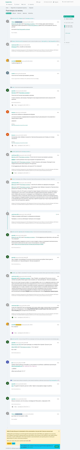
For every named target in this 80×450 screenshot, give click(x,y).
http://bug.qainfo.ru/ (34, 25)
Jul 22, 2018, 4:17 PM (20, 362)
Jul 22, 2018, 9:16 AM (26, 276)
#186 (58, 235)
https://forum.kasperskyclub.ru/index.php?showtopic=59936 (29, 244)
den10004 (13, 61)
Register (9, 443)
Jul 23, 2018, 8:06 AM (29, 414)
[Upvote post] (53, 35)
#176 (58, 22)
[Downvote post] (58, 35)
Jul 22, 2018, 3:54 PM (22, 342)
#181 (58, 112)
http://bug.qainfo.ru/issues (23, 29)
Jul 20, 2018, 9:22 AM (22, 73)
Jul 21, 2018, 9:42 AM (22, 112)
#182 (58, 135)
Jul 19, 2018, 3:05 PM (26, 44)
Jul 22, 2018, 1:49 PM (28, 324)
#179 (58, 73)
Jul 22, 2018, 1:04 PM (26, 305)
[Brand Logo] (9, 2)
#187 (58, 257)
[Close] (58, 431)
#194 (58, 399)
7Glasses (13, 22)
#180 (58, 90)
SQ (12, 362)
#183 (58, 155)
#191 (58, 342)
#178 (58, 61)
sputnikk (13, 90)
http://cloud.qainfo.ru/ (17, 366)
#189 (58, 305)
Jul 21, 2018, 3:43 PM (22, 235)
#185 (58, 214)
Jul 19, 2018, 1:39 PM (29, 22)
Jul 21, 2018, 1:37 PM (26, 155)
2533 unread (67, 33)
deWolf (13, 159)
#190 (58, 324)
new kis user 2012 (15, 18)
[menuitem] (38, 2)
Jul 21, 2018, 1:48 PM (26, 214)
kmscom (13, 112)
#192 (58, 362)
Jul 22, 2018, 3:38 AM (22, 257)
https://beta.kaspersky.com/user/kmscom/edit (20, 125)
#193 (58, 384)
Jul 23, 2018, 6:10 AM (22, 399)
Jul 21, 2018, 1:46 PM (26, 182)
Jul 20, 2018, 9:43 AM (22, 90)
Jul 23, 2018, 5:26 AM (22, 384)
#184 (58, 182)
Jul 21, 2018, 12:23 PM (23, 135)
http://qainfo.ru (44, 41)
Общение (9, 13)
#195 (58, 414)
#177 (58, 44)
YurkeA (13, 73)
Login (13, 443)
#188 (58, 276)
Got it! (56, 446)
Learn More (30, 447)
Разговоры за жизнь (29, 18)
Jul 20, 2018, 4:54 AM (28, 61)
